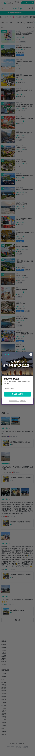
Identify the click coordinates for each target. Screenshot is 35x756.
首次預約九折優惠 (17, 394)
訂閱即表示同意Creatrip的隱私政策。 (17, 401)
